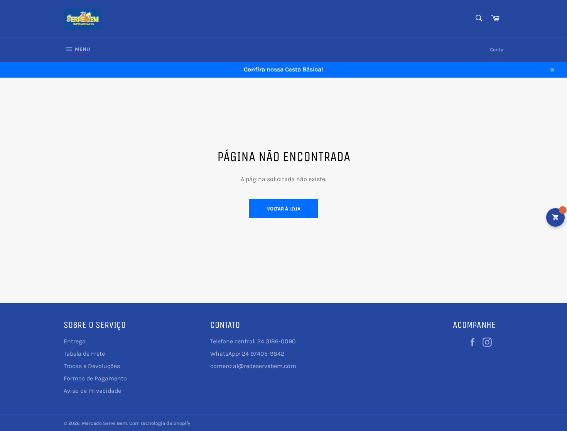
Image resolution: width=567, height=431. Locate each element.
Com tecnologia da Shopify (159, 423)
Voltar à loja (283, 209)
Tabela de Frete (84, 353)
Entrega (75, 341)
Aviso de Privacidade (92, 390)
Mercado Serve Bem (104, 423)
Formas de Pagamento (95, 378)
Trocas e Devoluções (92, 366)
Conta (496, 50)
